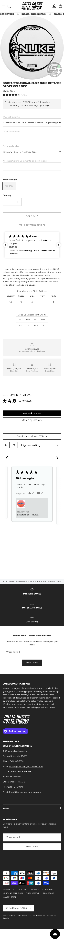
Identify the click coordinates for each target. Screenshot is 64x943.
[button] (32, 245)
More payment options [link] (32, 224)
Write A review (32, 413)
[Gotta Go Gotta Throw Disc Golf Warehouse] (32, 6)
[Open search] (6, 445)
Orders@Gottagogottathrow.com (26, 766)
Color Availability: (11, 146)
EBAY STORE (48, 893)
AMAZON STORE (9, 897)
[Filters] (14, 445)
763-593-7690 (16, 761)
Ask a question (32, 420)
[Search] (10, 6)
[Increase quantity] (18, 202)
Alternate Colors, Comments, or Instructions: (25, 161)
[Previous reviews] (5, 245)
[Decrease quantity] (6, 202)
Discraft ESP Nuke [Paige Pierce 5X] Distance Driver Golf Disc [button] (29, 514)
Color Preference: (11, 131)
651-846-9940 (16, 787)
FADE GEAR (23, 889)
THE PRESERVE (32, 893)
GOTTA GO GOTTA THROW (42, 889)
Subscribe (32, 663)
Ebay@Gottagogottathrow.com (25, 792)
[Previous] (8, 458)
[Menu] (3, 6)
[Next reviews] (58, 245)
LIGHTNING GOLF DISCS (13, 893)
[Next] (56, 458)
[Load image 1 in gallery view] (32, 48)
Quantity (7, 195)
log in (47, 105)
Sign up (38, 105)
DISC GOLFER (8, 889)
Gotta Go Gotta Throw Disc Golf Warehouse (27, 916)
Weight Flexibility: (11, 117)
